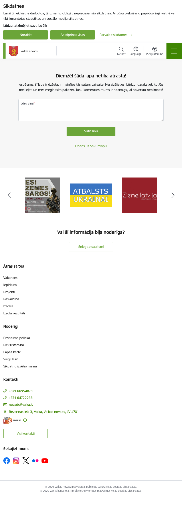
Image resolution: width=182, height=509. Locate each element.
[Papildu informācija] (25, 420)
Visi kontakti (26, 433)
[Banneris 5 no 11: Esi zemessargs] (42, 195)
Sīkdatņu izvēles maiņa (20, 366)
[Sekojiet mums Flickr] (35, 460)
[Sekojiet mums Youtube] (45, 460)
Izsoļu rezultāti (14, 313)
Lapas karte (12, 352)
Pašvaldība (11, 299)
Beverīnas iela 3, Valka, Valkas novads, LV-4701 (44, 412)
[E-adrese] (12, 420)
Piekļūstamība (13, 345)
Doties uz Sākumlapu (91, 146)
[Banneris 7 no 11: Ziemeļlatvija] (139, 195)
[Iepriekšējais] (9, 195)
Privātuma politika (16, 338)
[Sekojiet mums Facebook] (6, 460)
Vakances (10, 278)
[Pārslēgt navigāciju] (174, 51)
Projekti (9, 292)
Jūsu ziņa (27, 103)
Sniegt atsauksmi (91, 247)
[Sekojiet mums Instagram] (16, 461)
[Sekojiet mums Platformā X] (25, 460)
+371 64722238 (21, 398)
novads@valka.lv (21, 404)
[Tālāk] (173, 195)
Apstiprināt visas (73, 35)
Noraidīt (26, 35)
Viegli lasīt (10, 359)
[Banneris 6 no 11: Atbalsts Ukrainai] (91, 195)
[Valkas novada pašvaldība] (23, 51)
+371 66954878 (21, 391)
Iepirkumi (10, 285)
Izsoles (8, 306)
